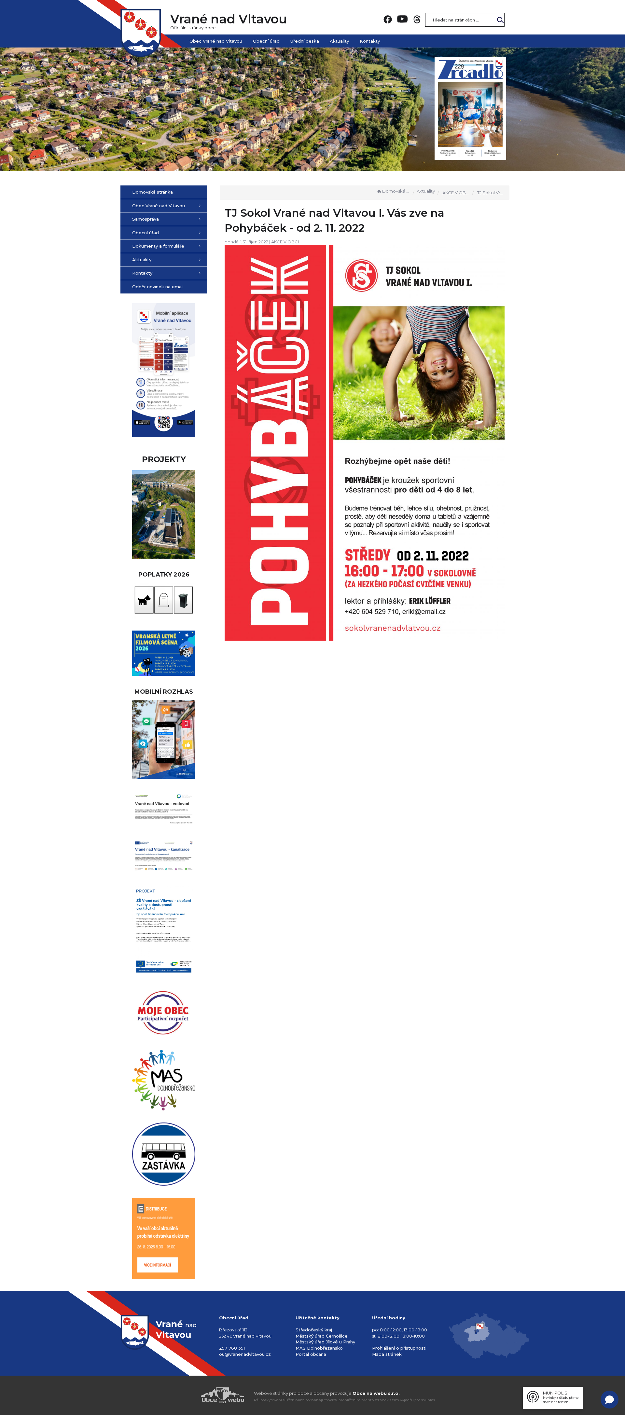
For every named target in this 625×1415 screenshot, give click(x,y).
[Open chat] (609, 1399)
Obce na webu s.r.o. (376, 1393)
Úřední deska (304, 41)
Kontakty (370, 41)
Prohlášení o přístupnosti (399, 1348)
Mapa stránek (387, 1354)
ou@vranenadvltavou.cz (245, 1354)
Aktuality (339, 41)
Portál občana (311, 1354)
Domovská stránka (396, 191)
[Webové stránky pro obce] (185, 1395)
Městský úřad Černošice (322, 1336)
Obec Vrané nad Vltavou (215, 41)
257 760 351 (232, 1348)
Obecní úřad (266, 41)
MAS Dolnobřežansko (319, 1348)
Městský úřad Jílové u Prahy (325, 1341)
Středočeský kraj (314, 1329)
